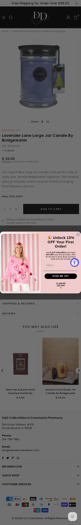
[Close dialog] (78, 234)
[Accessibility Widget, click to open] (74, 262)
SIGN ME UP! (60, 276)
